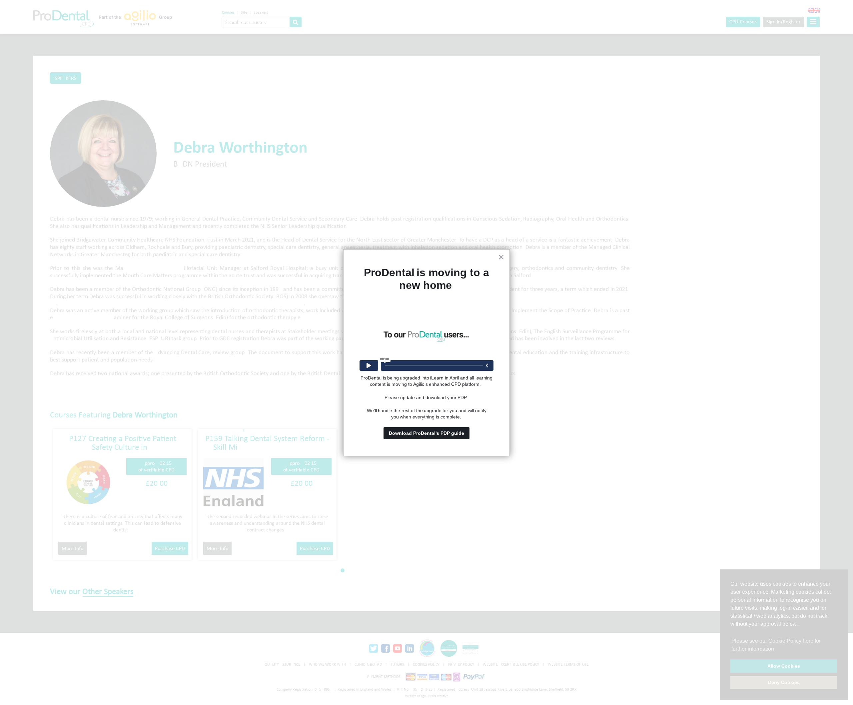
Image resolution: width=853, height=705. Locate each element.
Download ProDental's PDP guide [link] (426, 433)
